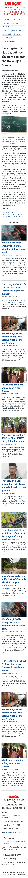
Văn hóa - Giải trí (17, 30)
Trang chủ (6, 19)
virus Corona (11, 258)
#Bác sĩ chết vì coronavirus (13, 214)
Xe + (11, 38)
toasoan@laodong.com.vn (14, 832)
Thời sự (13, 27)
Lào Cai (3, 448)
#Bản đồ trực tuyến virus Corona (15, 216)
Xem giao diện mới (9, 41)
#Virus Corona (9, 212)
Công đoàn (6, 30)
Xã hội (13, 19)
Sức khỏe (17, 34)
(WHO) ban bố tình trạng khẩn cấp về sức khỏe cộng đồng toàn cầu (13, 302)
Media (20, 19)
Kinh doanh (14, 23)
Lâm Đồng (4, 543)
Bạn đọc (21, 27)
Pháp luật (6, 27)
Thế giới (5, 38)
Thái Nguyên (5, 589)
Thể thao (6, 23)
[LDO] (14, 233)
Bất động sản (7, 34)
